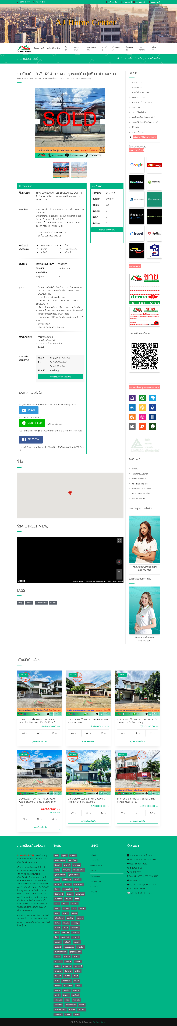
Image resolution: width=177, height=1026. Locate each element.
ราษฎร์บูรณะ (80, 894)
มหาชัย (57, 870)
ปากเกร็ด (69, 894)
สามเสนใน (76, 990)
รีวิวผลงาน (94, 886)
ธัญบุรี (57, 903)
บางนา (66, 928)
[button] (70, 493)
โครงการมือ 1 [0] (137, 132)
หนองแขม (76, 932)
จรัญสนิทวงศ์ (59, 918)
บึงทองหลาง (68, 985)
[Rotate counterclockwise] (117, 562)
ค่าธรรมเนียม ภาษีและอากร (141, 488)
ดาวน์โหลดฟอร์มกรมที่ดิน (140, 493)
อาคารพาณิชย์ (78, 884)
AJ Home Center (137, 888)
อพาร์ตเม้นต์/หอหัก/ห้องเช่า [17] (143, 117)
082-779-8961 (144, 640)
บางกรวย (29, 603)
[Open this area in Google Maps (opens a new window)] (21, 581)
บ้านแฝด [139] (136, 87)
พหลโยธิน (70, 918)
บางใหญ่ (67, 865)
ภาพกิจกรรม (142, 48)
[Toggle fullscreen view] (119, 540)
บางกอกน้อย (67, 879)
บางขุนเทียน (67, 966)
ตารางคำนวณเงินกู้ (138, 498)
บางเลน (76, 1014)
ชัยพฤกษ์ (57, 985)
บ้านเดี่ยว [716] (137, 82)
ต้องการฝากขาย (91, 48)
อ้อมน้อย (66, 923)
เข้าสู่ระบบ (126, 2)
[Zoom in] (119, 571)
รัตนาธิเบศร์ (78, 966)
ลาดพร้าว (80, 947)
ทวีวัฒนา (73, 855)
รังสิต (77, 899)
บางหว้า (57, 990)
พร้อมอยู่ (76, 956)
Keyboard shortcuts (78, 581)
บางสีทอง (78, 961)
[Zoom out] (119, 577)
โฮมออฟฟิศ (58, 1005)
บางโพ (57, 981)
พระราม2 (74, 903)
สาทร (56, 855)
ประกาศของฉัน (140, 2)
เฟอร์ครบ (67, 956)
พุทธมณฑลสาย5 (78, 870)
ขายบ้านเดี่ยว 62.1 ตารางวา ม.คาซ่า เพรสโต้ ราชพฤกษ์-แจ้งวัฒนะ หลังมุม (137, 720)
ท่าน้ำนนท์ (67, 942)
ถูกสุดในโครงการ (75, 952)
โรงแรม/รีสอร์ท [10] (138, 112)
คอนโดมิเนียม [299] (138, 97)
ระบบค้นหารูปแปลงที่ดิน (139, 474)
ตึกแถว (57, 889)
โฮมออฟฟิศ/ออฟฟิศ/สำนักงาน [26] (144, 122)
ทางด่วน (65, 913)
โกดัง (67, 1000)
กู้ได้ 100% (58, 961)
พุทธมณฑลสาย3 (74, 875)
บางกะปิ (81, 1005)
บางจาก (57, 928)
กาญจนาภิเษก (69, 947)
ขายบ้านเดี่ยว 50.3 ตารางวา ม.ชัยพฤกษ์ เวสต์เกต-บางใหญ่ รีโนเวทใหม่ (86, 800)
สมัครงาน (154, 48)
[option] (70, 123)
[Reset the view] (119, 562)
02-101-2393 (40, 2)
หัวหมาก (67, 1014)
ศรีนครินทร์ (75, 928)
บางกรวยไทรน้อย (41, 603)
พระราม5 (57, 942)
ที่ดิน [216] (135, 127)
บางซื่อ (76, 976)
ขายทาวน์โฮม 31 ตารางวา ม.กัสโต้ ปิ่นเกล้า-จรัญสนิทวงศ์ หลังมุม (137, 800)
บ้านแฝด (66, 995)
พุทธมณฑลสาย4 (60, 875)
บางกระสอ (58, 971)
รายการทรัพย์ (76, 48)
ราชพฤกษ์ (76, 937)
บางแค (57, 879)
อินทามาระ (68, 971)
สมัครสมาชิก (112, 2)
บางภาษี (67, 976)
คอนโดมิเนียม (67, 889)
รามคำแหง (58, 1014)
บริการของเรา (115, 48)
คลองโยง (58, 976)
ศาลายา (57, 923)
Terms (109, 581)
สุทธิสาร (77, 971)
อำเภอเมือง (58, 1000)
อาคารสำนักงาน (71, 1005)
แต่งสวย (57, 956)
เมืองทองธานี (59, 894)
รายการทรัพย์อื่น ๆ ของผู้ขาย (60, 376)
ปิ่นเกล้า (82, 908)
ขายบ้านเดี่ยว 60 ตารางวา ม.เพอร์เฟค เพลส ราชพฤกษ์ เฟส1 (88, 720)
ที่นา (56, 937)
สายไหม (57, 966)
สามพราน (80, 918)
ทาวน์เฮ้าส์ (58, 884)
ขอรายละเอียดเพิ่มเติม (107, 229)
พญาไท (57, 995)
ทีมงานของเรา (129, 48)
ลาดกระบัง (76, 865)
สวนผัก (76, 981)
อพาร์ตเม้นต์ (65, 937)
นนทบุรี (20, 603)
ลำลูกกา (78, 985)
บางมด (57, 908)
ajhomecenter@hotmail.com (143, 884)
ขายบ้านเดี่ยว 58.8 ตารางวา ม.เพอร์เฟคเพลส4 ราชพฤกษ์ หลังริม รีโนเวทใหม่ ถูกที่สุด (37, 802)
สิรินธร (57, 913)
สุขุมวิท (64, 855)
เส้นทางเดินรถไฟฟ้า (138, 478)
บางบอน (65, 903)
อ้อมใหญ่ (75, 923)
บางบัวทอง (58, 899)
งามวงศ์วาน (72, 860)
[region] (70, 560)
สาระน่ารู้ (104, 48)
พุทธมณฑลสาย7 (60, 860)
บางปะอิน (68, 899)
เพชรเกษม (65, 932)
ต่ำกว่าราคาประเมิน (60, 952)
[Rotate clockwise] (121, 562)
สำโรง (57, 932)
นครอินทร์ (58, 947)
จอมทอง (66, 908)
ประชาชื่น (57, 865)
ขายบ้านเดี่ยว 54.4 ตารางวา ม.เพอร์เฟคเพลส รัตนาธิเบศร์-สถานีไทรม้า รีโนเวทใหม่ (38, 720)
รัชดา (74, 908)
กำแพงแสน (76, 1000)
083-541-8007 (25, 2)
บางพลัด (72, 1009)
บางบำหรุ (81, 1009)
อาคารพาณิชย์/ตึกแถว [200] (142, 102)
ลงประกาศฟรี (155, 2)
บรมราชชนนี (66, 981)
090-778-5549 (151, 876)
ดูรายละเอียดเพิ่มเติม (39, 741)
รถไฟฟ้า (74, 913)
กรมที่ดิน (134, 468)
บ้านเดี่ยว (140, 58)
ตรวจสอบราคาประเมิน (139, 484)
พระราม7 (76, 942)
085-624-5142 (59, 362)
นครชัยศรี (75, 995)
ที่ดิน (76, 889)
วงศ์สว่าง (66, 990)
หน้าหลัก (65, 48)
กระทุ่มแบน (66, 870)
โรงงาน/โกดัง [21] (138, 107)
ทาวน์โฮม (67, 884)
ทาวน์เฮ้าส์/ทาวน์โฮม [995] (141, 92)
